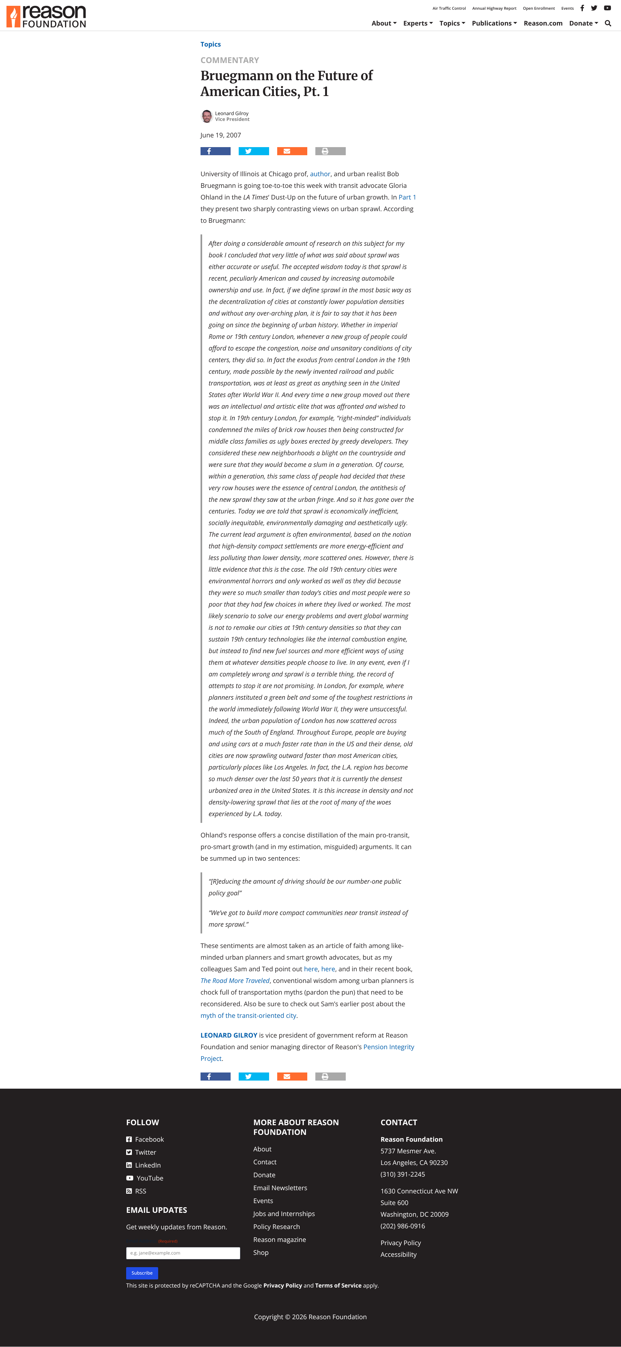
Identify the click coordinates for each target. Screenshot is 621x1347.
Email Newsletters (280, 1187)
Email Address (152, 1241)
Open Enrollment (539, 8)
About (381, 23)
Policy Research (276, 1226)
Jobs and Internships (284, 1213)
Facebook (149, 1139)
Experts (415, 23)
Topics (450, 23)
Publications (492, 23)
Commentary (230, 60)
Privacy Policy (401, 1242)
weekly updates (161, 1227)
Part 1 (408, 197)
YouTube (150, 1178)
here (311, 968)
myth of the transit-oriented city (248, 1015)
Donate (581, 23)
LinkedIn (148, 1165)
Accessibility (399, 1254)
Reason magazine (279, 1239)
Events (567, 8)
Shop (261, 1252)
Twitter (145, 1152)
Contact (265, 1162)
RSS (140, 1191)
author (320, 173)
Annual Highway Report (494, 8)
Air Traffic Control (449, 8)
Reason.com (543, 23)
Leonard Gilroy (229, 1035)
